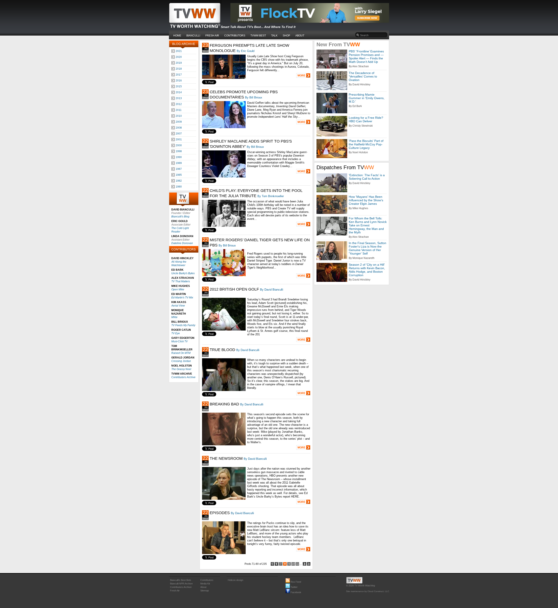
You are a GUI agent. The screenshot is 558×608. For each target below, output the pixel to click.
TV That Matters (180, 281)
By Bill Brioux (253, 97)
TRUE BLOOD (222, 350)
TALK (274, 35)
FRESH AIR (212, 35)
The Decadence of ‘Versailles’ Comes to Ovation (363, 76)
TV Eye (175, 333)
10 (293, 563)
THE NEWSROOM (226, 458)
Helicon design (235, 580)
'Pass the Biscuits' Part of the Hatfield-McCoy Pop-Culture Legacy (366, 144)
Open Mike (177, 289)
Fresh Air (175, 590)
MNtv (174, 317)
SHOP (286, 35)
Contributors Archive (183, 377)
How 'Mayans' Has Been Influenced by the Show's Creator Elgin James (366, 200)
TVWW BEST (258, 35)
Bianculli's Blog (180, 216)
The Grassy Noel (181, 369)
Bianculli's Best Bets (180, 580)
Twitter (294, 587)
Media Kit (205, 583)
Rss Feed (295, 581)
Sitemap (204, 590)
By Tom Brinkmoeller (270, 196)
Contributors (206, 580)
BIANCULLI (193, 35)
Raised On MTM (181, 353)
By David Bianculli (271, 289)
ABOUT (299, 35)
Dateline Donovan (182, 243)
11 (297, 563)
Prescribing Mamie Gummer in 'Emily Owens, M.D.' (366, 98)
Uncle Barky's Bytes (183, 273)
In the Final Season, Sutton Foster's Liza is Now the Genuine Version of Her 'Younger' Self (367, 248)
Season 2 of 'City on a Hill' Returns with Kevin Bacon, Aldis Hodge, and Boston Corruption (367, 270)
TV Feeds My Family (183, 325)
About (203, 587)
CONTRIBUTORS (234, 35)
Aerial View (178, 305)
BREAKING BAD (224, 404)
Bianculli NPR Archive (181, 583)
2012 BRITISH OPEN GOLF (234, 289)
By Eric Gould (245, 51)
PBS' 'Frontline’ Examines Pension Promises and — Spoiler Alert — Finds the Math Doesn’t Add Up (366, 57)
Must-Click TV (179, 341)
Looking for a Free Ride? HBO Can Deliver (366, 119)
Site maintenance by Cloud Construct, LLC (367, 591)
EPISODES (220, 513)
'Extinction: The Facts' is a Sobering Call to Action (367, 176)
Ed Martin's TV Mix (182, 297)
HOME (177, 35)
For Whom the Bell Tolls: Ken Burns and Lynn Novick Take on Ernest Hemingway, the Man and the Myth (368, 225)
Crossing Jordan (181, 361)
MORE (301, 75)
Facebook (295, 592)
